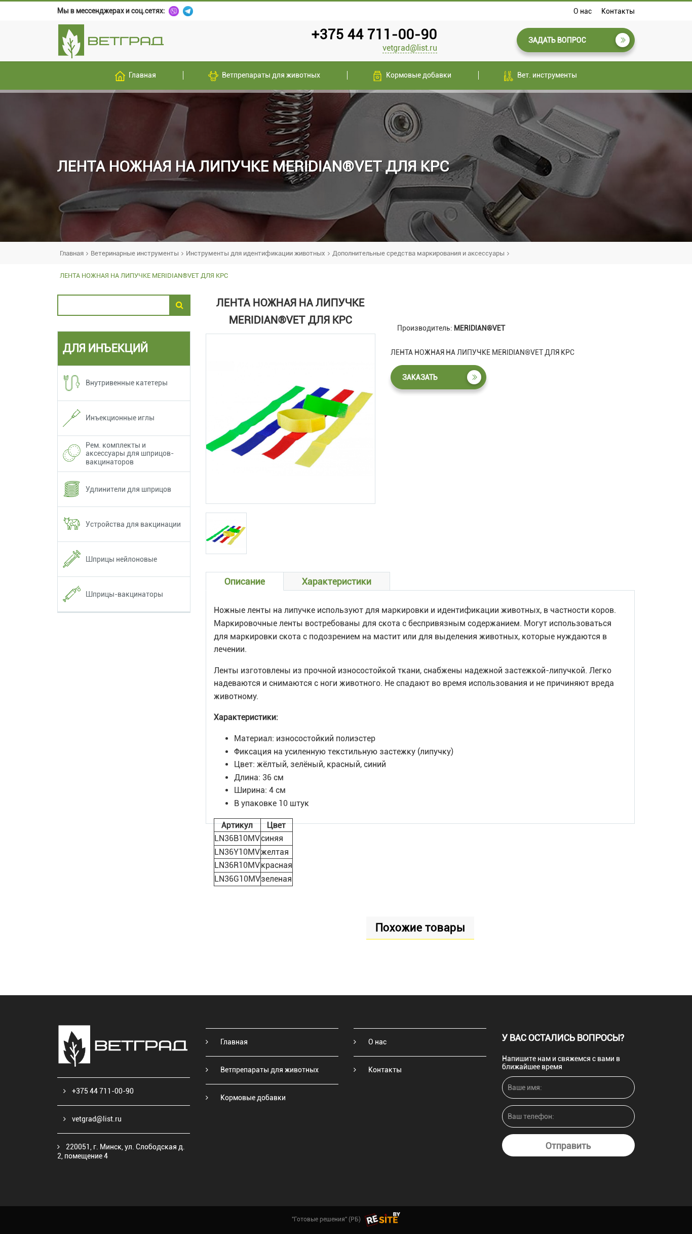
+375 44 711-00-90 (374, 34)
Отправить (568, 1145)
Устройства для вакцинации (133, 524)
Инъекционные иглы (120, 418)
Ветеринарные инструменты (135, 253)
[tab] (226, 533)
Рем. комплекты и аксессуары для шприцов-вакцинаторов (130, 453)
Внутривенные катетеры (127, 383)
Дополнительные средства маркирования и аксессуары (418, 253)
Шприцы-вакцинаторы (124, 594)
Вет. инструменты (547, 75)
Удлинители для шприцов (128, 489)
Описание (244, 581)
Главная (142, 75)
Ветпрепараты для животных (271, 75)
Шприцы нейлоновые (121, 559)
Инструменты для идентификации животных (255, 253)
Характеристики (336, 581)
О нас (582, 11)
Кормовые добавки (418, 75)
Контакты (618, 11)
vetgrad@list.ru (409, 48)
